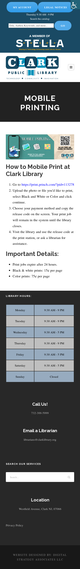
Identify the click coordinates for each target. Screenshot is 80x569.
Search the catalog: (40, 18)
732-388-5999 (40, 413)
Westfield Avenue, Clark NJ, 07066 (40, 509)
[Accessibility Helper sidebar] (75, 4)
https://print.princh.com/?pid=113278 (48, 184)
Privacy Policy (14, 525)
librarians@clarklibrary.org (40, 439)
